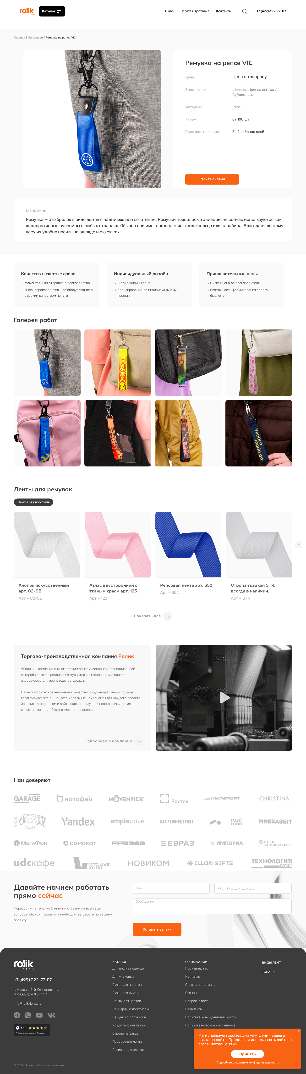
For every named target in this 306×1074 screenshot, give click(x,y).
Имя (139, 888)
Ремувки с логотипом (129, 1017)
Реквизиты (193, 1009)
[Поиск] (244, 11)
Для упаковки (123, 977)
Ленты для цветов (126, 1001)
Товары (268, 972)
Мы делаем (35, 37)
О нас (169, 11)
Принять (247, 1054)
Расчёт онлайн (212, 179)
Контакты (223, 11)
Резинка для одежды (128, 1050)
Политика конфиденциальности (210, 1017)
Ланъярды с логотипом (130, 1009)
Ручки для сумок (125, 993)
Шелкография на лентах (253, 90)
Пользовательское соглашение (210, 1025)
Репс (236, 107)
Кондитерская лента (128, 1025)
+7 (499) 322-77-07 (271, 11)
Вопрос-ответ (196, 1001)
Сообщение (145, 901)
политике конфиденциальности (257, 1062)
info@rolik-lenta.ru (28, 1004)
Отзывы (191, 993)
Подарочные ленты (127, 1042)
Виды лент (271, 962)
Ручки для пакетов (127, 985)
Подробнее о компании (108, 741)
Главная (19, 37)
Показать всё (147, 616)
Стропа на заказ (125, 1033)
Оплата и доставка (194, 11)
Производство (196, 968)
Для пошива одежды (128, 968)
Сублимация (243, 95)
